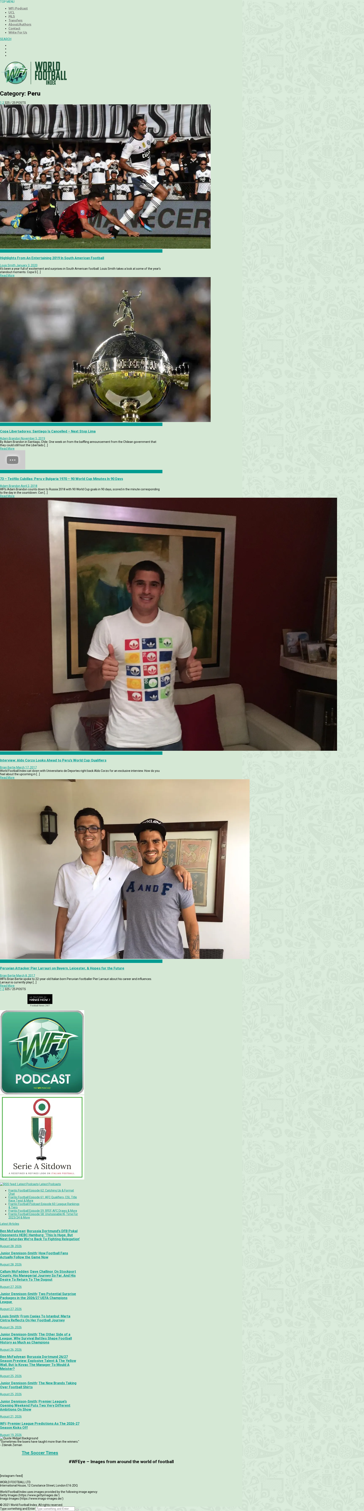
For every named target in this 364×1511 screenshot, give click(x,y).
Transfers (15, 20)
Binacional (7, 251)
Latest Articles (9, 1223)
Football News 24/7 (40, 1005)
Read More (7, 275)
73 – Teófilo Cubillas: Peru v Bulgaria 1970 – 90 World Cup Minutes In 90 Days (61, 479)
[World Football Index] (33, 83)
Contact (14, 28)
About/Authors (19, 24)
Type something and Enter (17, 1508)
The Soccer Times (40, 1452)
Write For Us (17, 32)
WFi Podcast (18, 8)
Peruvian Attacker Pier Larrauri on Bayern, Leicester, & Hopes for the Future (62, 968)
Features (6, 471)
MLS (11, 16)
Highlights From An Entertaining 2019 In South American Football (52, 258)
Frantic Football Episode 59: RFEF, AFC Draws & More (42, 1210)
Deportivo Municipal (13, 961)
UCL (11, 12)
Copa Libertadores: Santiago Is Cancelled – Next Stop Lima (48, 431)
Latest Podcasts (50, 1184)
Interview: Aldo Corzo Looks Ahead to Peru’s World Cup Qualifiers (53, 760)
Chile (3, 424)
